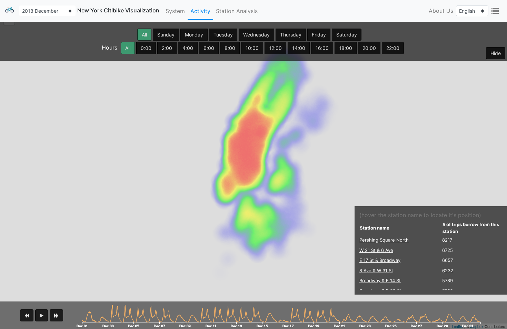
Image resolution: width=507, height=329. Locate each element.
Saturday (346, 35)
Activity (200, 11)
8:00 (230, 48)
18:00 (345, 48)
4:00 (187, 48)
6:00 (208, 48)
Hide (495, 53)
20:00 (369, 48)
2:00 (167, 48)
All (144, 35)
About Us (441, 10)
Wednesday (256, 35)
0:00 (146, 48)
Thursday (290, 35)
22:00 (392, 48)
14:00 (298, 48)
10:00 (252, 48)
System (175, 11)
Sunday (166, 35)
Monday (194, 35)
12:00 (275, 48)
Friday (319, 35)
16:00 (322, 48)
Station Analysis (237, 11)
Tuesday (223, 35)
